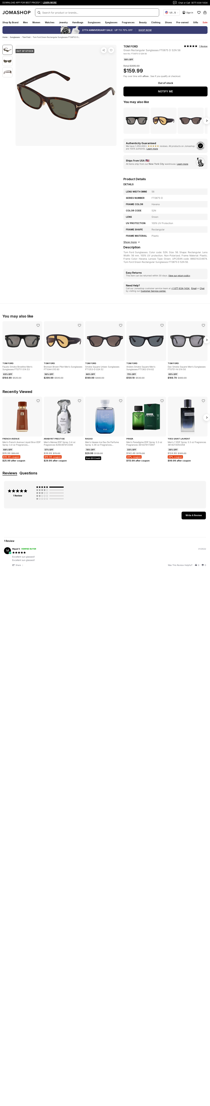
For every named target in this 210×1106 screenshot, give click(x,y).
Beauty (143, 22)
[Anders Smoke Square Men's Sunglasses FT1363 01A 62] (162, 325)
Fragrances (128, 22)
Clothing (155, 22)
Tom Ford (26, 37)
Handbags (77, 22)
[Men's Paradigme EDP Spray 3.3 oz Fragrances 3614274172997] (162, 401)
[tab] (193, 516)
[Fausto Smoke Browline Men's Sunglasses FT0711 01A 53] (38, 325)
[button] (18, 565)
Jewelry (63, 22)
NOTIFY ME (165, 91)
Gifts (195, 22)
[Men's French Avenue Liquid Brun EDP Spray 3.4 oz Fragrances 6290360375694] (38, 401)
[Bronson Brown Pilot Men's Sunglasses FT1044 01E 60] (79, 325)
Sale (205, 22)
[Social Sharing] (104, 50)
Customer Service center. (153, 291)
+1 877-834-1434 (180, 288)
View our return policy (179, 275)
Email (193, 288)
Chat (202, 288)
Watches (49, 22)
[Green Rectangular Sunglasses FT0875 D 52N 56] (111, 50)
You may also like (136, 102)
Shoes (168, 22)
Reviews (9, 473)
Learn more (152, 148)
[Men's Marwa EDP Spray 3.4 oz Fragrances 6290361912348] (79, 401)
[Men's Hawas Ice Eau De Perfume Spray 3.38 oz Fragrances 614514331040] (121, 401)
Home (5, 37)
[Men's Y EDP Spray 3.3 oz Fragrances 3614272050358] (203, 401)
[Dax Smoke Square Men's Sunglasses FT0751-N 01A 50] (203, 325)
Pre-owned (182, 22)
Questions (28, 473)
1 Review (203, 46)
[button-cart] (205, 12)
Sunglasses (94, 22)
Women (36, 22)
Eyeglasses (111, 22)
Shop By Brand (10, 22)
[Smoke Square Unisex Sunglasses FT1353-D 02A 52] (121, 325)
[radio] (50, 487)
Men (25, 22)
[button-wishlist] (199, 12)
